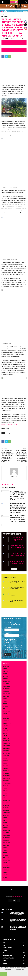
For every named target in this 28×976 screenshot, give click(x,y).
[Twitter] (6, 56)
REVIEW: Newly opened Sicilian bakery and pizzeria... (17, 588)
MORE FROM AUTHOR (9, 487)
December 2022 (6, 775)
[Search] (26, 2)
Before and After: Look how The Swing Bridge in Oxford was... (18, 921)
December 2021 (6, 805)
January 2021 (6, 832)
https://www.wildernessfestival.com (9, 424)
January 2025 (6, 713)
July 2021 (5, 817)
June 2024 (5, 731)
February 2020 (6, 860)
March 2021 (6, 827)
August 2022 (6, 785)
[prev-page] (2, 525)
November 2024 (6, 718)
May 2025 (5, 703)
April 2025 (5, 706)
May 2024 (5, 733)
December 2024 (6, 716)
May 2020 (5, 852)
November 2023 (6, 748)
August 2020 (6, 845)
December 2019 (6, 865)
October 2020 (6, 840)
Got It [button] (3, 974)
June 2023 (5, 760)
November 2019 (6, 867)
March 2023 (6, 768)
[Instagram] (14, 900)
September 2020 (6, 842)
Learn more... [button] (21, 969)
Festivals (5, 16)
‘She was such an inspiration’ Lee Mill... (16, 601)
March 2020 (6, 857)
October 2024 (6, 721)
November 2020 (6, 837)
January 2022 (6, 803)
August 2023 (6, 755)
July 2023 (5, 758)
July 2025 (5, 698)
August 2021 (6, 815)
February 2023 (6, 770)
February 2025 (6, 711)
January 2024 (6, 743)
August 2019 (6, 875)
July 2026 (5, 668)
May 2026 (5, 673)
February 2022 (6, 800)
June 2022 (5, 790)
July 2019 (5, 877)
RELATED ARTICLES (7, 485)
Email (6, 633)
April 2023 (5, 765)
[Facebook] (2, 56)
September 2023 (6, 753)
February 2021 (6, 830)
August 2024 (6, 726)
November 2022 (6, 778)
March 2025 (6, 708)
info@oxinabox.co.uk (17, 896)
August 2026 (6, 666)
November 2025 (6, 688)
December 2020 (6, 835)
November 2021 (6, 808)
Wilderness (16, 433)
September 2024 (6, 723)
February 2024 (6, 740)
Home (2, 14)
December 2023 (6, 745)
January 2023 (6, 773)
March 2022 (6, 798)
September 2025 (6, 693)
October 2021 (6, 810)
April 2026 (5, 676)
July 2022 (5, 788)
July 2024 (5, 728)
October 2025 (6, 691)
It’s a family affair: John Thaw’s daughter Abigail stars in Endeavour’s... (17, 913)
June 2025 (5, 701)
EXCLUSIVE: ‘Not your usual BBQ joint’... (16, 594)
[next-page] (5, 525)
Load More (14, 569)
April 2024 (5, 736)
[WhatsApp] (9, 56)
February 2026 (6, 681)
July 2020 (5, 847)
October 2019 (6, 870)
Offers (7, 642)
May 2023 (5, 763)
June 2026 (5, 671)
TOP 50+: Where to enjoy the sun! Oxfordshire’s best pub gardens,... (18, 928)
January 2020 (6, 862)
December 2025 (6, 686)
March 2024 (6, 738)
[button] (2, 2)
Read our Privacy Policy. (16, 651)
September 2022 (6, 783)
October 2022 (6, 780)
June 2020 (5, 850)
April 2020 (5, 855)
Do (6, 14)
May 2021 (5, 822)
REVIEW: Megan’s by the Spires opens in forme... (17, 581)
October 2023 (6, 750)
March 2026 (6, 678)
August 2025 (6, 696)
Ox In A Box (5, 38)
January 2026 (6, 683)
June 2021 (5, 820)
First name (7, 628)
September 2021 (6, 813)
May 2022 (5, 793)
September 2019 (6, 872)
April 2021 (5, 825)
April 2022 (5, 795)
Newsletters (9, 641)
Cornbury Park (9, 433)
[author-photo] (14, 474)
